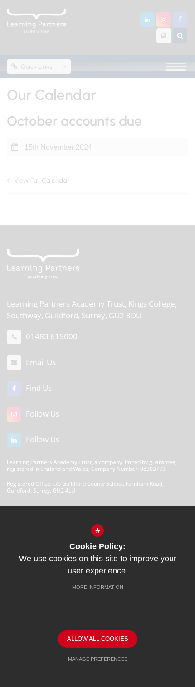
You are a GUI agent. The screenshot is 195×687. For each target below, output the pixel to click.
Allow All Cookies (97, 638)
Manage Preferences (97, 659)
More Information (97, 587)
